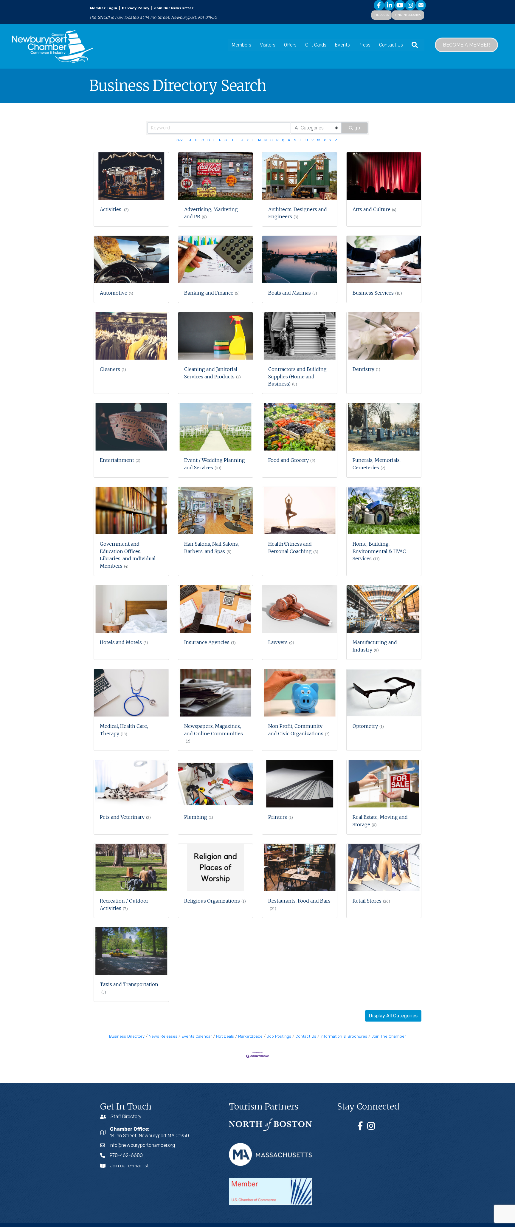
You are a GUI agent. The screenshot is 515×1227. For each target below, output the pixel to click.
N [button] (265, 140)
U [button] (306, 140)
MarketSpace (250, 1036)
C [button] (202, 140)
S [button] (295, 140)
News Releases (163, 1036)
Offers (290, 45)
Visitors (267, 45)
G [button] (225, 140)
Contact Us (391, 45)
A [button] (190, 140)
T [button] (301, 140)
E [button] (214, 140)
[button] (393, 1016)
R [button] (289, 140)
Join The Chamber (388, 1036)
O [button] (271, 140)
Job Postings (279, 1036)
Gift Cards (315, 45)
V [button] (312, 140)
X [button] (325, 140)
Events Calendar (197, 1036)
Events (342, 45)
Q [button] (283, 140)
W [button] (318, 140)
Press (364, 45)
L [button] (253, 140)
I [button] (237, 140)
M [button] (259, 140)
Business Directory (127, 1036)
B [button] (196, 140)
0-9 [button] (179, 140)
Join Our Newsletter (173, 8)
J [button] (242, 140)
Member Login (103, 8)
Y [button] (330, 140)
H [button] (232, 140)
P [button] (277, 140)
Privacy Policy (135, 8)
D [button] (208, 140)
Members (241, 45)
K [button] (248, 140)
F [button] (220, 140)
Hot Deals (225, 1036)
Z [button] (336, 140)
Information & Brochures (343, 1036)
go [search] (357, 128)
